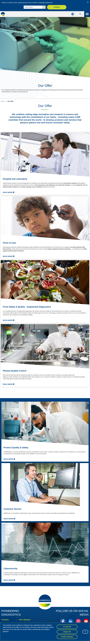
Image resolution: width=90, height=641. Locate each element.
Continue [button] (57, 7)
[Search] (80, 14)
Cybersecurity (10, 568)
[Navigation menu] (87, 14)
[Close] (85, 632)
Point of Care (9, 243)
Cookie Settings (67, 637)
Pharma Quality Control (14, 371)
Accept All (67, 627)
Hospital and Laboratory (15, 179)
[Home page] (3, 14)
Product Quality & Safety (16, 447)
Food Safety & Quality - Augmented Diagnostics (27, 307)
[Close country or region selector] (88, 2)
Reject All (67, 632)
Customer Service (12, 509)
